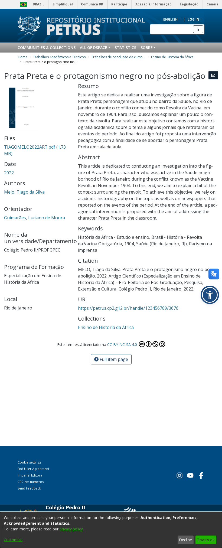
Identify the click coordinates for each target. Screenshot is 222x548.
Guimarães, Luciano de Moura (34, 218)
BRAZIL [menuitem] (38, 4)
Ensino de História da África (172, 57)
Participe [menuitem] (119, 4)
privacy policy (71, 528)
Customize (13, 539)
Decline (185, 539)
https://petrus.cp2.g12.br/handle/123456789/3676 (128, 308)
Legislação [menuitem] (189, 4)
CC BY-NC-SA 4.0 (122, 344)
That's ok (206, 539)
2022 (9, 173)
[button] (210, 295)
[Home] (93, 25)
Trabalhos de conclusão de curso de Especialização (118, 57)
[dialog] (111, 530)
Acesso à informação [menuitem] (153, 4)
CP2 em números (31, 482)
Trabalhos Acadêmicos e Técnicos (59, 57)
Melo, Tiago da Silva (24, 192)
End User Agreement (33, 469)
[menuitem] (95, 48)
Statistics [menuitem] (125, 47)
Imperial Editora (30, 475)
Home (22, 57)
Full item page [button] (113, 359)
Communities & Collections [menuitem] (47, 47)
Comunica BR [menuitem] (92, 4)
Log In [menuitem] (193, 19)
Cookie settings (29, 462)
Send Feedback (29, 488)
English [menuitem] (170, 19)
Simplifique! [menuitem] (63, 4)
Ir (198, 29)
